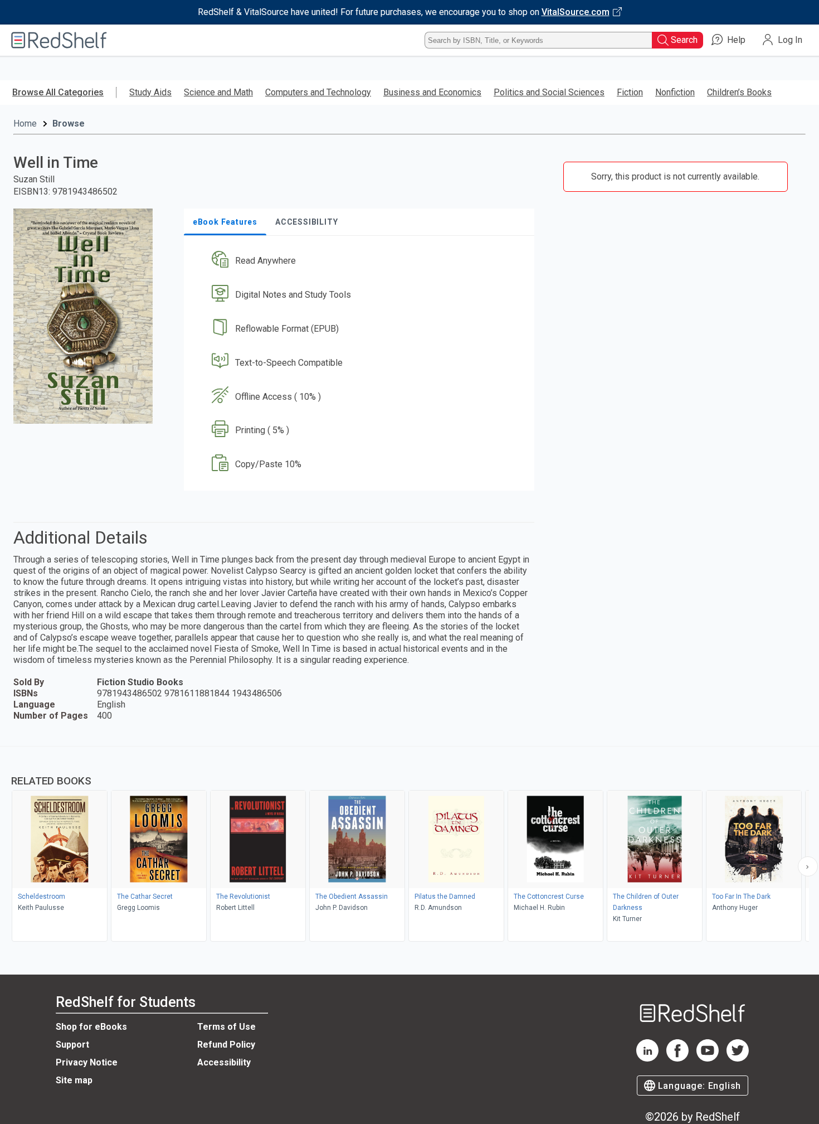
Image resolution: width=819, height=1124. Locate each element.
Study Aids (150, 92)
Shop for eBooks (91, 1026)
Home (25, 123)
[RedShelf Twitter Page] (738, 1058)
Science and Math (218, 92)
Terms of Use (226, 1026)
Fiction (630, 92)
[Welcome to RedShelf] (59, 40)
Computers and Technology (318, 92)
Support (72, 1044)
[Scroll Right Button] (808, 866)
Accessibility (224, 1062)
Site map (74, 1080)
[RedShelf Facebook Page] (677, 1058)
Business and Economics (432, 92)
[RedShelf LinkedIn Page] (647, 1058)
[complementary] (409, 845)
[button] (361, 261)
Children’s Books (739, 92)
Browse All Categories (58, 92)
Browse (68, 123)
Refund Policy (226, 1044)
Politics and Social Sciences (549, 92)
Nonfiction (675, 92)
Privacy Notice (87, 1062)
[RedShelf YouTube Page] (707, 1058)
